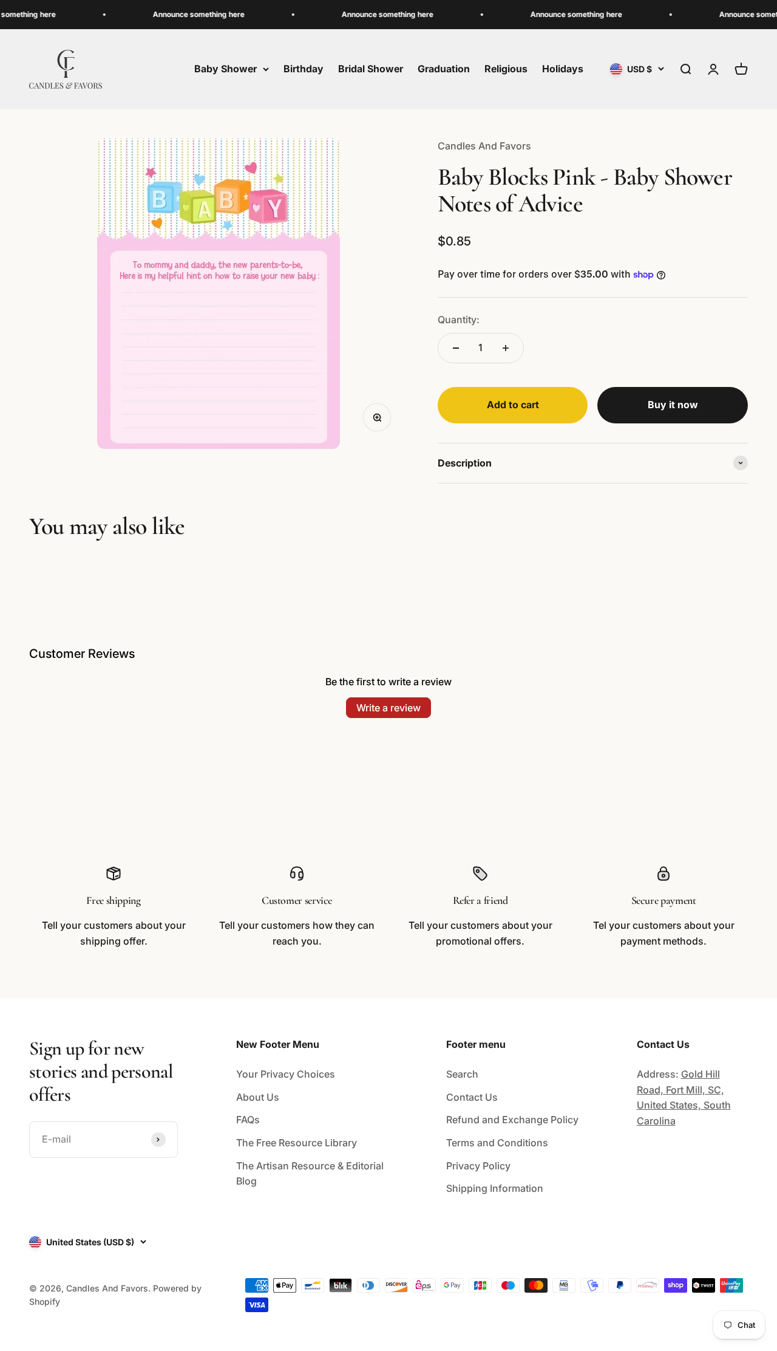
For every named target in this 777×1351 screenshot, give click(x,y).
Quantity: (459, 319)
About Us (257, 1097)
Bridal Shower (370, 69)
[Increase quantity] (505, 348)
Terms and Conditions (497, 1143)
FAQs (248, 1119)
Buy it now (673, 404)
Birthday (303, 69)
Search (462, 1074)
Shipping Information (494, 1188)
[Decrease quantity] (455, 348)
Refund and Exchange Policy (512, 1119)
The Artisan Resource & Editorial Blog (310, 1174)
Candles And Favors (484, 146)
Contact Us (472, 1097)
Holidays (562, 69)
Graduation (444, 69)
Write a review (388, 708)
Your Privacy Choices (285, 1074)
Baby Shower (225, 69)
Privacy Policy (478, 1166)
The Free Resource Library (296, 1143)
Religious (506, 69)
